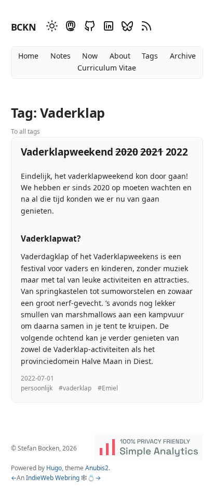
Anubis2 (97, 467)
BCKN (23, 27)
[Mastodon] (69, 27)
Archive (183, 56)
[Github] (88, 27)
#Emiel (108, 388)
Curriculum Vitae (106, 68)
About (120, 56)
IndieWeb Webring (52, 477)
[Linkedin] (107, 27)
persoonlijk (36, 388)
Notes (60, 56)
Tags (150, 56)
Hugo (54, 467)
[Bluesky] (125, 27)
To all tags (25, 131)
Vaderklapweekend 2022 (104, 152)
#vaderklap (75, 388)
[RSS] (145, 27)
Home (28, 56)
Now (90, 56)
